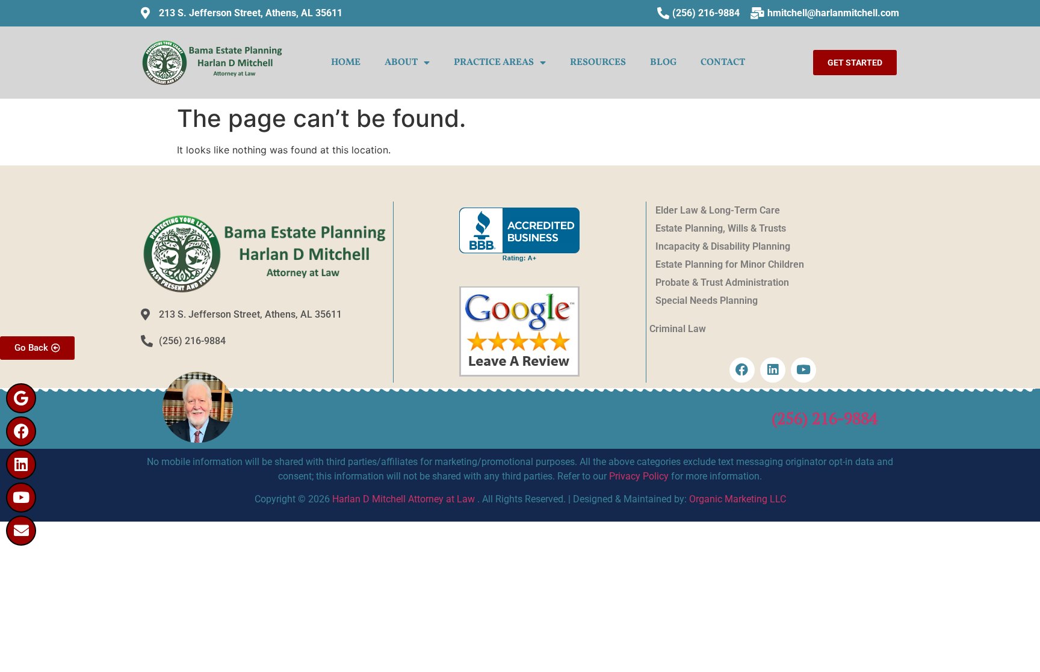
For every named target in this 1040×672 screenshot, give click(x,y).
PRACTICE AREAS (494, 62)
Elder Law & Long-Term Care (717, 210)
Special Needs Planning (706, 300)
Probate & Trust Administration (722, 282)
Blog (663, 62)
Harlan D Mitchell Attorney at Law (403, 499)
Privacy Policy (639, 476)
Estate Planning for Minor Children (729, 264)
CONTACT (723, 62)
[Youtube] (21, 497)
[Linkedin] (21, 464)
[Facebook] (21, 431)
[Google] (21, 398)
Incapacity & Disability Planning (722, 246)
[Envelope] (21, 531)
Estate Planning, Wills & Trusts (720, 228)
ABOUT (401, 62)
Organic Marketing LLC (737, 499)
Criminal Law (677, 328)
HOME (346, 62)
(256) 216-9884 (825, 418)
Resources (598, 62)
